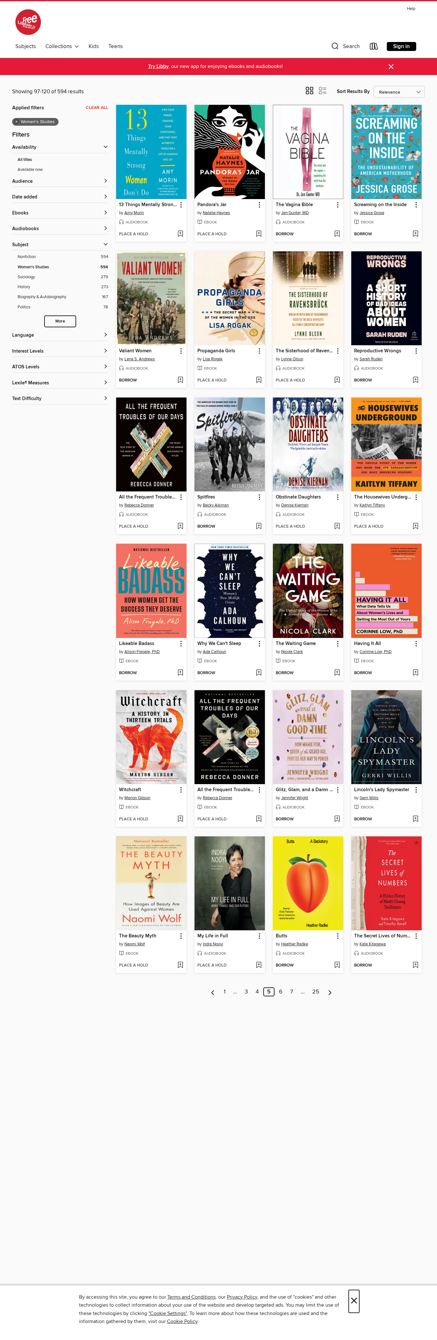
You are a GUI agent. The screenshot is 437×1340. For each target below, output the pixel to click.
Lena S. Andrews (139, 359)
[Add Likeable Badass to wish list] (180, 673)
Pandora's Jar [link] (211, 205)
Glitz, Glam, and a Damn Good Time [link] (305, 790)
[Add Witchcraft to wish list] (180, 819)
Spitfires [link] (206, 497)
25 (315, 991)
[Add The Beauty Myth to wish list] (180, 965)
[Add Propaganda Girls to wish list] (259, 380)
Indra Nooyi (213, 944)
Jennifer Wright (294, 797)
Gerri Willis (369, 797)
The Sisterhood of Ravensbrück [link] (305, 351)
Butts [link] (281, 936)
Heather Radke (294, 944)
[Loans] (374, 47)
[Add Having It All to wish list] (415, 673)
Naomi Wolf (134, 944)
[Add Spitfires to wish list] (259, 527)
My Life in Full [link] (212, 936)
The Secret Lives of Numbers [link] (383, 936)
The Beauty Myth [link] (137, 936)
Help (411, 8)
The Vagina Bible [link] (294, 205)
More (60, 321)
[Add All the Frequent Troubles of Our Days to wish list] (180, 527)
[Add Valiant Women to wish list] (180, 380)
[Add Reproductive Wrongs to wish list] (415, 380)
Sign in (401, 46)
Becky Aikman (216, 505)
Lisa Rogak (213, 359)
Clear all (97, 108)
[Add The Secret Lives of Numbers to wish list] (415, 965)
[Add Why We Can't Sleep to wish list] (259, 673)
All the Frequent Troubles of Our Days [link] (148, 497)
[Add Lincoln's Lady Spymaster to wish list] (415, 819)
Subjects (25, 46)
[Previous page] (213, 992)
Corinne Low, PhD (376, 651)
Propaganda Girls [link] (216, 351)
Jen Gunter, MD (295, 212)
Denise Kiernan (294, 505)
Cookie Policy (182, 1321)
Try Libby (158, 66)
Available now (30, 169)
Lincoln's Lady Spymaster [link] (381, 790)
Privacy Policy (242, 1297)
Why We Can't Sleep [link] (219, 644)
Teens (115, 46)
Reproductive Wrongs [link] (377, 351)
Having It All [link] (367, 644)
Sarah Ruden (371, 359)
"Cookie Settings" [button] (167, 1313)
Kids (94, 46)
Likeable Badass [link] (136, 644)
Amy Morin (134, 212)
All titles (25, 160)
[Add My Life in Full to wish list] (259, 965)
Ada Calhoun (214, 651)
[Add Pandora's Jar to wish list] (259, 234)
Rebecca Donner (139, 505)
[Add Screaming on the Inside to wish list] (415, 234)
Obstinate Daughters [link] (298, 497)
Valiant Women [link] (135, 351)
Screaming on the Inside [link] (380, 205)
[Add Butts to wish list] (337, 965)
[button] (344, 47)
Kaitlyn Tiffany (372, 505)
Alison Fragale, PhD (142, 651)
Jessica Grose (372, 212)
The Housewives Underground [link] (383, 497)
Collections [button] (60, 46)
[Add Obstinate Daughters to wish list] (337, 527)
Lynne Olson (292, 359)
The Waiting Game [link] (296, 644)
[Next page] (330, 992)
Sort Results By (353, 91)
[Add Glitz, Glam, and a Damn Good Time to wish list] (337, 819)
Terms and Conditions (191, 1297)
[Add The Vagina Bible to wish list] (337, 234)
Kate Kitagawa (373, 944)
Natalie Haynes (216, 212)
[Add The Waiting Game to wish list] (337, 673)
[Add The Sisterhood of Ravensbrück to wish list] (337, 380)
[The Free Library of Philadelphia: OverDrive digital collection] (28, 22)
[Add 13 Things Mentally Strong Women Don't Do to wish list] (180, 234)
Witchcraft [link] (130, 790)
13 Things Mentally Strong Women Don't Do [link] (148, 205)
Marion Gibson (137, 797)
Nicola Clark (292, 651)
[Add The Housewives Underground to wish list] (415, 527)
